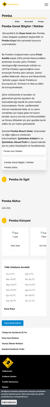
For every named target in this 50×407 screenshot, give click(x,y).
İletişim (5, 387)
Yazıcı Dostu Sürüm (12, 323)
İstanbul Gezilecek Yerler (13, 349)
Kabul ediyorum (9, 402)
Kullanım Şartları (9, 376)
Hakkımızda (7, 371)
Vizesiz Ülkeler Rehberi (12, 344)
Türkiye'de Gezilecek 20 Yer (14, 332)
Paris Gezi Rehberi (10, 338)
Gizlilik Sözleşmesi (10, 382)
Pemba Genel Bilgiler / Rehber (19, 162)
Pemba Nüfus (10, 167)
